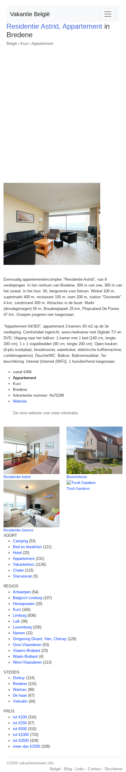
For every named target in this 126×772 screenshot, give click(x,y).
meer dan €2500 (26, 746)
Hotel (17, 553)
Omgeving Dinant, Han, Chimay (40, 639)
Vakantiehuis (24, 564)
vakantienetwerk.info (36, 763)
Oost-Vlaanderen (27, 645)
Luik (16, 621)
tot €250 (20, 723)
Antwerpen (22, 592)
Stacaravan (22, 576)
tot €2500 (21, 740)
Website (20, 401)
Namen (19, 633)
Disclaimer (113, 769)
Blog (68, 769)
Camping (20, 541)
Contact (94, 769)
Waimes (20, 689)
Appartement (42, 43)
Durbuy (19, 678)
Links (79, 769)
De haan (20, 695)
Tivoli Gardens (78, 489)
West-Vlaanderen (27, 662)
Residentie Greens (18, 530)
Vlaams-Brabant (26, 650)
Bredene (20, 683)
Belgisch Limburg (27, 598)
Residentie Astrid (17, 477)
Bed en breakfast (27, 547)
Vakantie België (30, 14)
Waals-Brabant (25, 656)
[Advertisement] (63, 112)
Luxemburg (22, 627)
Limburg (19, 615)
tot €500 (20, 729)
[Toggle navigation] (108, 14)
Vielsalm (20, 701)
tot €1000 (21, 734)
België (11, 43)
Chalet (18, 570)
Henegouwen (24, 603)
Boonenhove (77, 477)
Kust (24, 43)
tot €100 (20, 717)
